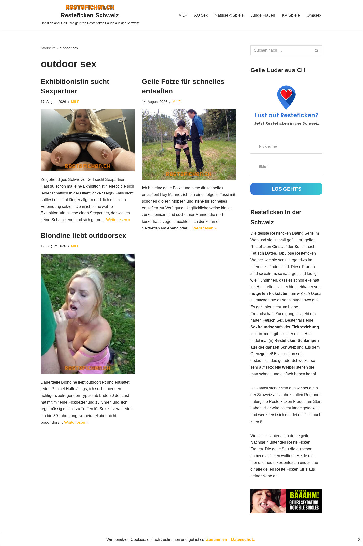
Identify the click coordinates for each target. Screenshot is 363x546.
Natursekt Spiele (229, 15)
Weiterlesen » (118, 220)
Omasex (314, 15)
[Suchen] (316, 50)
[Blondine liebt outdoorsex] (88, 314)
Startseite (48, 48)
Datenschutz (243, 539)
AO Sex (201, 15)
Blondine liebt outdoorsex (83, 235)
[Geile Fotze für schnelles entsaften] (189, 144)
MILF (182, 15)
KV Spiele (291, 15)
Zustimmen (216, 539)
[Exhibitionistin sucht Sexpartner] (88, 140)
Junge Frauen (263, 15)
